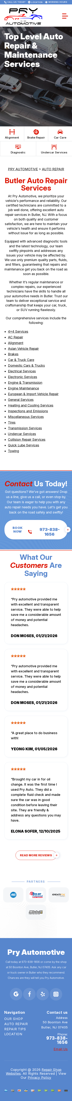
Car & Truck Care (21, 360)
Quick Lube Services (23, 445)
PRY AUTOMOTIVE (23, 169)
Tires (12, 422)
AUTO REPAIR (53, 169)
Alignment (15, 343)
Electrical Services (22, 371)
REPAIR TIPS (15, 1029)
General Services (21, 400)
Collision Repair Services (26, 439)
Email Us (61, 1049)
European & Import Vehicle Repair (33, 394)
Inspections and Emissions (28, 411)
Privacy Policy (39, 1078)
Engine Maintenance (23, 388)
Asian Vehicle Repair (23, 349)
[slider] (18, 589)
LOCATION (13, 1034)
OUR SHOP (13, 1019)
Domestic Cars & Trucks (26, 365)
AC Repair (15, 337)
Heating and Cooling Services (30, 405)
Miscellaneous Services (26, 417)
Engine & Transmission (25, 383)
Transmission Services (25, 428)
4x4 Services (18, 331)
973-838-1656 (31, 962)
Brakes (13, 354)
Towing (13, 451)
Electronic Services (22, 377)
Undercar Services (22, 434)
